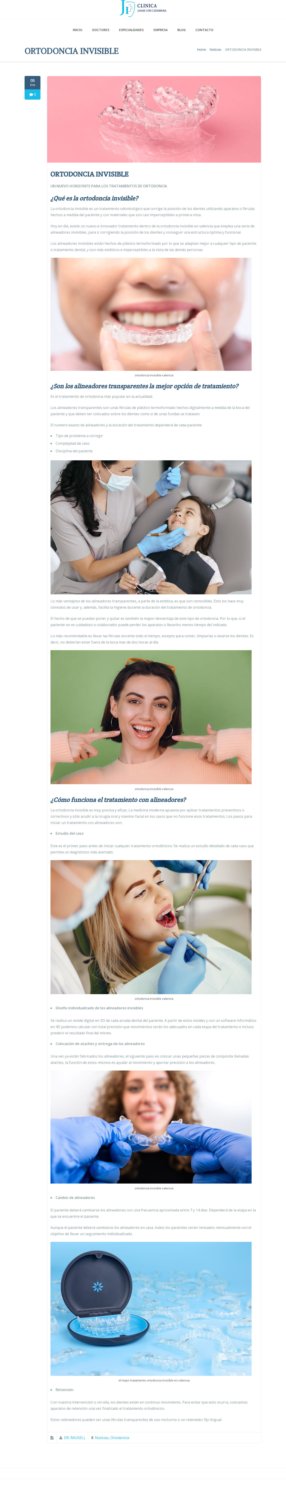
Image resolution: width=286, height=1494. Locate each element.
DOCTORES (100, 30)
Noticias (215, 50)
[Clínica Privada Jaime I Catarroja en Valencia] (143, 9)
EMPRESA (161, 30)
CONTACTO (204, 30)
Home (201, 50)
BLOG (181, 30)
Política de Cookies (243, 1486)
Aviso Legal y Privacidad (203, 1486)
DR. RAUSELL (75, 1437)
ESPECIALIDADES (131, 30)
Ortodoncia (119, 1437)
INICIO (77, 30)
